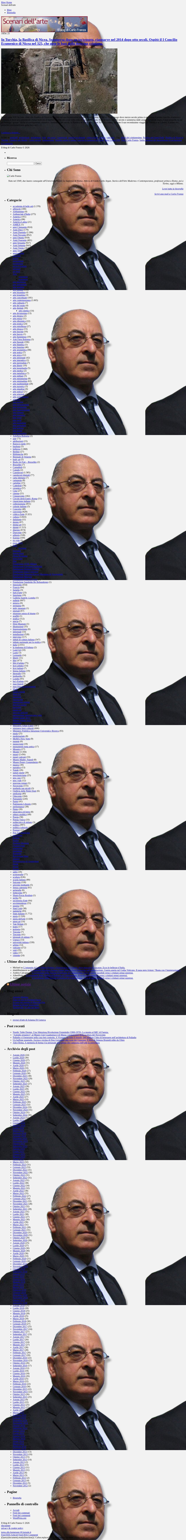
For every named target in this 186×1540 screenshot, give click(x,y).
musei (15, 754)
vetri (15, 950)
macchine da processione (24, 686)
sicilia (15, 898)
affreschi (17, 209)
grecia (15, 621)
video (15, 953)
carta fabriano (19, 478)
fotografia (17, 585)
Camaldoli (17, 467)
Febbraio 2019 (19, 1290)
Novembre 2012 (20, 1485)
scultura (16, 877)
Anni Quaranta (19, 240)
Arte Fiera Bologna (22, 339)
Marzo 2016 (18, 1381)
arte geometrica (20, 350)
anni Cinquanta (20, 227)
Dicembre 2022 (20, 1170)
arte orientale (19, 394)
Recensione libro (20, 856)
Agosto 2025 (19, 1086)
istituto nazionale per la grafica (27, 642)
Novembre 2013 (20, 1454)
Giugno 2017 (19, 1342)
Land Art (17, 650)
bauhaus (16, 446)
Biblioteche (18, 454)
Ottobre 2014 (19, 1425)
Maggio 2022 (19, 1188)
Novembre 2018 (20, 1298)
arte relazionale (20, 407)
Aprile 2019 (18, 1284)
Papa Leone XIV (112, 140)
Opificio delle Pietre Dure (24, 791)
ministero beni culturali (23, 728)
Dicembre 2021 (20, 1201)
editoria (16, 535)
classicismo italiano (21, 501)
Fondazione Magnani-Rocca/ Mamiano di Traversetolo (38, 574)
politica (16, 825)
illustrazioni (18, 626)
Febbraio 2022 (19, 1196)
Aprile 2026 (18, 1065)
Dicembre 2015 (20, 1389)
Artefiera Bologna (21, 436)
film (14, 561)
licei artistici (18, 665)
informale (17, 632)
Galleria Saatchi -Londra (24, 598)
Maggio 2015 (19, 1407)
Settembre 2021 (20, 1209)
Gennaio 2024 (19, 1136)
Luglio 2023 (18, 1151)
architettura (36, 137)
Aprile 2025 (18, 1097)
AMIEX (16, 224)
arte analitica (18, 287)
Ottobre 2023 (19, 1144)
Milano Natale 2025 (22, 720)
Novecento (18, 786)
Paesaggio (17, 799)
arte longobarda (20, 368)
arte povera (18, 402)
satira (15, 872)
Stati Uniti (17, 908)
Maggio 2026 (19, 1063)
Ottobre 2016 (19, 1363)
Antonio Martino (20, 997)
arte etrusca (18, 329)
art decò (16, 271)
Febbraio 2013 (19, 1478)
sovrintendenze (20, 903)
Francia (16, 587)
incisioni (22, 548)
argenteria (23, 277)
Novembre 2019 (20, 1266)
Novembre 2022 (20, 1172)
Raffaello (17, 853)
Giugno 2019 (19, 1279)
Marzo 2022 (18, 1193)
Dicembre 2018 (20, 1295)
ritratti (15, 864)
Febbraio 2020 (19, 1258)
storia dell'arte (19, 919)
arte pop (16, 399)
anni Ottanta (18, 237)
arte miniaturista (20, 378)
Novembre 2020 (20, 1235)
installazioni (18, 634)
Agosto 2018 (19, 1305)
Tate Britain (18, 924)
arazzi (15, 258)
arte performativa (20, 397)
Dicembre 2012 (20, 1483)
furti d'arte (17, 592)
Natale (16, 770)
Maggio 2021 (19, 1219)
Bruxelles (17, 464)
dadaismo (17, 519)
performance (18, 806)
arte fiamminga (19, 337)
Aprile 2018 (18, 1316)
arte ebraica (18, 316)
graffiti (16, 616)
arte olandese (19, 389)
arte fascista (18, 331)
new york (17, 780)
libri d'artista (18, 663)
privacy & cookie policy (12, 1528)
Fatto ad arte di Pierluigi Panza (27, 1000)
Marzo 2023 (18, 1162)
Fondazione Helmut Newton (26, 569)
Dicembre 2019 (20, 1264)
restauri (16, 859)
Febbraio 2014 (19, 1446)
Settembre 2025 (20, 1083)
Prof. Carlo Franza (129, 140)
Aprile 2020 (18, 1253)
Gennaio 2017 (19, 1355)
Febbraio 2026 (19, 1070)
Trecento (17, 934)
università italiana (21, 942)
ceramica (17, 488)
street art (16, 921)
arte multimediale (20, 384)
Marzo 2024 (18, 1130)
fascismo (17, 551)
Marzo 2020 (18, 1256)
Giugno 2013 (19, 1467)
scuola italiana (19, 879)
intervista (17, 637)
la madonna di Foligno (23, 647)
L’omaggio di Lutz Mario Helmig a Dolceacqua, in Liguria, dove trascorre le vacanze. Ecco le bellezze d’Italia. (74, 967)
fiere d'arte (17, 558)
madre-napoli (19, 692)
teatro (15, 926)
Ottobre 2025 (19, 1081)
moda (15, 733)
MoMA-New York (21, 739)
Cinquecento (18, 496)
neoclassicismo (19, 775)
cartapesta (17, 480)
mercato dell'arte (20, 712)
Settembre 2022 (20, 1177)
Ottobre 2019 (19, 1269)
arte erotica (18, 324)
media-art (17, 710)
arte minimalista (20, 381)
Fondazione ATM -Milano (25, 564)
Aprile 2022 (18, 1191)
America (17, 216)
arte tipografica (19, 433)
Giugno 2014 (19, 1436)
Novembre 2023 (20, 1141)
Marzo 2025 (18, 1099)
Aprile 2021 (18, 1222)
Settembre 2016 (20, 1365)
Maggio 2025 (19, 1094)
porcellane (17, 835)
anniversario (18, 253)
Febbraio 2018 (19, 1321)
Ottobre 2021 (19, 1206)
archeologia (24, 137)
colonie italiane (20, 506)
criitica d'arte (92, 137)
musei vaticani (19, 757)
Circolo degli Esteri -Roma (25, 498)
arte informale (19, 357)
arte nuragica (19, 386)
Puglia (16, 840)
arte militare (18, 376)
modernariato (19, 736)
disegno (16, 530)
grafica (16, 618)
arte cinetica (24, 310)
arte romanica (19, 415)
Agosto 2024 (19, 1117)
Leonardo (17, 655)
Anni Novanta (19, 235)
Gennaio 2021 (19, 1230)
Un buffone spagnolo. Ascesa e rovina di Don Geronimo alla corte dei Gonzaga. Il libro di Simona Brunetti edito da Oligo (69, 1040)
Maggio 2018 (19, 1313)
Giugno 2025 (19, 1091)
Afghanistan (18, 211)
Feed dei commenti (21, 1515)
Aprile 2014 (18, 1441)
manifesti (17, 697)
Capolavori (62, 137)
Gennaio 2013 (19, 1480)
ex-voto (16, 540)
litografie (17, 673)
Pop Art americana (21, 832)
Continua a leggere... (10, 132)
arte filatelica (18, 344)
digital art (17, 524)
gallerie (16, 600)
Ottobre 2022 (19, 1175)
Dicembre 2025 (20, 1076)
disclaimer (5, 1525)
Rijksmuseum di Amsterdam (26, 861)
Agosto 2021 (19, 1211)
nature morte (18, 772)
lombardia (17, 676)
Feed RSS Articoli (9, 1535)
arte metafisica (19, 373)
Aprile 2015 (18, 1410)
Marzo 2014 (18, 1444)
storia (15, 916)
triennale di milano (21, 937)
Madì (15, 689)
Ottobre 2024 (19, 1112)
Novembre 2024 (20, 1110)
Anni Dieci (18, 230)
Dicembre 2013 (20, 1452)
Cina (15, 491)
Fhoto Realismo (20, 556)
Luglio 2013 (18, 1465)
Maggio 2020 (19, 1251)
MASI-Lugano (19, 705)
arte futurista (18, 347)
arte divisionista (20, 313)
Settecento (17, 893)
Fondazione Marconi (22, 577)
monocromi (18, 744)
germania (17, 605)
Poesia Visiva (19, 819)
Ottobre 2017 (19, 1331)
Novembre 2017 (20, 1329)
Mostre (16, 752)
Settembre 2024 (20, 1115)
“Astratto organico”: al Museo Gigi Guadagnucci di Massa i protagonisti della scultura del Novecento (59, 1035)
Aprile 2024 (18, 1128)
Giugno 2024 (19, 1123)
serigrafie (17, 890)
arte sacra (51, 137)
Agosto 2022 (19, 1180)
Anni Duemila (19, 232)
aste (14, 438)
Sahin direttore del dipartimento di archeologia (161, 140)
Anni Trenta (18, 248)
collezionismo (19, 504)
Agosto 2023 (19, 1149)
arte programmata (21, 404)
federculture (18, 553)
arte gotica (17, 352)
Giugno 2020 (19, 1248)
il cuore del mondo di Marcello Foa (29, 1002)
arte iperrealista (20, 363)
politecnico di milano (22, 822)
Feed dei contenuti (21, 1513)
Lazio (15, 652)
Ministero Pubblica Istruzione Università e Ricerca (36, 731)
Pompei (16, 830)
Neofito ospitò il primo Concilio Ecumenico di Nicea (79, 140)
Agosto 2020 (19, 1243)
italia (15, 645)
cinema (16, 493)
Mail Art (16, 694)
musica (16, 765)
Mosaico (17, 749)
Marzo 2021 (18, 1224)
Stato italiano (19, 913)
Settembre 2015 (20, 1397)
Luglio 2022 (18, 1183)
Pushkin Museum (21, 843)
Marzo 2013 (18, 1475)
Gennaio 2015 (19, 1418)
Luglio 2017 (18, 1339)
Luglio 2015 (18, 1402)
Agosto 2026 (19, 1055)
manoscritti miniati (21, 702)
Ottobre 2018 (19, 1300)
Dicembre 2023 (20, 1138)
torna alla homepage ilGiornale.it (16, 1532)
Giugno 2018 (19, 1311)
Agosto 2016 (19, 1368)
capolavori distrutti (76, 137)
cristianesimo (48, 140)
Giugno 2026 (19, 1060)
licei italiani (18, 668)
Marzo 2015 (18, 1412)
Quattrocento (19, 846)
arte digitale (18, 308)
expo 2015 (18, 543)
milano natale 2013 (21, 718)
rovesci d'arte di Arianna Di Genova (29, 1020)
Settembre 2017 (20, 1334)
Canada (16, 470)
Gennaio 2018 (19, 1324)
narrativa (17, 767)
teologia (16, 929)
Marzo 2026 (18, 1068)
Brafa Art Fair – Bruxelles (25, 462)
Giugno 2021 (19, 1217)
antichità (14, 137)
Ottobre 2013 (19, 1457)
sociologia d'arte (20, 900)
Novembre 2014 (20, 1423)
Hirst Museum (19, 624)
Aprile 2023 (18, 1159)
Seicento (17, 882)
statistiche (17, 911)
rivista (15, 866)
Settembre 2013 (20, 1459)
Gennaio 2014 (19, 1449)
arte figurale (18, 342)
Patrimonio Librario (22, 804)
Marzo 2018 (18, 1318)
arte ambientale (20, 284)
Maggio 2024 (19, 1125)
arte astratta (18, 290)
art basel (16, 269)
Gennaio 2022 (19, 1198)
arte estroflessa (19, 326)
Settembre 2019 (20, 1271)
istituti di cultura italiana (24, 639)
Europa (16, 538)
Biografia (11, 12)
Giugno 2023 (19, 1154)
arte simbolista (19, 423)
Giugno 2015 (19, 1405)
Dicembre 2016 (20, 1358)
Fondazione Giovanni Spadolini (27, 566)
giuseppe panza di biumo (24, 613)
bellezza (16, 449)
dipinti (16, 527)
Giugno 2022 (19, 1185)
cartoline (17, 483)
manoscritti (18, 699)
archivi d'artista (20, 266)
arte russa (17, 417)
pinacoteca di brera (21, 812)
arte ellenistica (19, 321)
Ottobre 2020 (19, 1237)
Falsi (15, 545)
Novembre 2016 (20, 1360)
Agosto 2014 (19, 1431)
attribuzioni (18, 441)
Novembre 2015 (20, 1391)
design (16, 522)
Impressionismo (20, 629)
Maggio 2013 (19, 1470)
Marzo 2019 (18, 1287)
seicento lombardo (21, 885)
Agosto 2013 (19, 1462)
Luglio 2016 (18, 1371)
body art (16, 459)
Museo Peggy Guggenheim (25, 762)
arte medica (18, 370)
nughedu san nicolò (22, 788)
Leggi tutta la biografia (172, 188)
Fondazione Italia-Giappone (25, 571)
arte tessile (17, 431)
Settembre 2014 (20, 1428)
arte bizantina (19, 292)
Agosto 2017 (19, 1337)
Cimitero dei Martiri (18, 140)
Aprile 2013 (18, 1472)
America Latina (20, 222)
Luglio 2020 (18, 1245)
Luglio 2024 (18, 1120)
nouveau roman (20, 783)
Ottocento (17, 796)
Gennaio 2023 (19, 1167)
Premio (16, 838)
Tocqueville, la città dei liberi (26, 1007)
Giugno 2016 (19, 1373)
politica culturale (20, 827)
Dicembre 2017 (20, 1326)
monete (16, 741)
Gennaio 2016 (19, 1386)
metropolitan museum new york (27, 715)
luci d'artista (18, 681)
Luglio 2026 (18, 1057)
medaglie (17, 707)
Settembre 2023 (20, 1146)
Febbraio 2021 (19, 1227)
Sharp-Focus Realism (22, 895)
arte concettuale (20, 297)
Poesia (16, 817)
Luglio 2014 (18, 1433)
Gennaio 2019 (19, 1292)
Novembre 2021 (20, 1204)
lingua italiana (19, 671)
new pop (17, 778)
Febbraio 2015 (19, 1415)
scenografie (18, 874)
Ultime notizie (20, 984)
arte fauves (18, 334)
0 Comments (7, 143)
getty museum (19, 608)
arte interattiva (19, 360)
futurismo (17, 595)
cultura (102, 137)
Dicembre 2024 (20, 1107)
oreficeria (17, 793)
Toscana (16, 932)
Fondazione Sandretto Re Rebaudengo (30, 582)
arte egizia (17, 318)
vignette (16, 955)
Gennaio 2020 (19, 1261)
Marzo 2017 (18, 1350)
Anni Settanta (19, 245)
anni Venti (17, 250)
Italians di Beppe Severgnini (26, 1005)
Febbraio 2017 (19, 1352)
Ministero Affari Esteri (23, 725)
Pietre (15, 809)
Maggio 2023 (19, 1157)
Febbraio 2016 (19, 1384)
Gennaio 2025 (19, 1104)
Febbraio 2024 (19, 1133)
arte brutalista (19, 295)
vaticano (110, 137)
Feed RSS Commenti (28, 1535)
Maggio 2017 (19, 1345)
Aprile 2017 (18, 1347)
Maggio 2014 (19, 1438)
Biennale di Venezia (22, 457)
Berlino (16, 451)
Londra (16, 678)
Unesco (16, 940)
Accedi (16, 1510)
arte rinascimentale (21, 410)
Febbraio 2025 (19, 1102)
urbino (16, 945)
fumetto (16, 590)
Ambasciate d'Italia (21, 214)
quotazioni (17, 848)
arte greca (17, 355)
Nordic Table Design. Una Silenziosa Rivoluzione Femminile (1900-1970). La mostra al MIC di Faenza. (61, 1032)
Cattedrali (17, 485)
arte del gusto (19, 305)
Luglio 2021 (18, 1214)
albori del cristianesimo (131, 137)
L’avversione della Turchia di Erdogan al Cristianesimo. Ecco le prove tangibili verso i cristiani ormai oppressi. (82, 973)
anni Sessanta (19, 243)
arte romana (18, 412)
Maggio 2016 (19, 1376)
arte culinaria (19, 303)
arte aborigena (19, 282)
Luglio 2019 (18, 1277)
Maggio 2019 (19, 1282)
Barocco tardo (19, 444)
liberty (16, 658)
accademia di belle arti (23, 206)
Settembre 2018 (20, 1303)
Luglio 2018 (18, 1308)
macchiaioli (18, 684)
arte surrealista (19, 425)
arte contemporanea (22, 300)
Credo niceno (35, 140)
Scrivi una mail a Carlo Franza (168, 194)
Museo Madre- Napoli (23, 759)
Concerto (17, 509)
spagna (16, 906)
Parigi (15, 801)
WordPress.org (19, 1518)
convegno (17, 511)
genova (16, 603)
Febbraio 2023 (19, 1164)
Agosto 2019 (19, 1274)
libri (14, 660)
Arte (44, 137)
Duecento (17, 532)
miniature (17, 723)
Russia (16, 869)
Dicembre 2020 (20, 1232)
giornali (16, 611)
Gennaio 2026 (19, 1073)
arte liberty (18, 365)
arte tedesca (18, 428)
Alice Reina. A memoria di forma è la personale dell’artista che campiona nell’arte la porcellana (56, 1042)
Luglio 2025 (18, 1089)
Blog (9, 10)
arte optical (18, 391)
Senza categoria (20, 887)
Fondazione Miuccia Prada (25, 579)
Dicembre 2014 (20, 1420)
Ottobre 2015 (19, 1394)
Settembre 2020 (20, 1240)
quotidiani (17, 851)
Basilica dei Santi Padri (153, 137)
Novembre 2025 (20, 1078)
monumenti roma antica (23, 746)
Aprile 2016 (18, 1378)
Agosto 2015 (19, 1399)
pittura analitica (20, 814)
